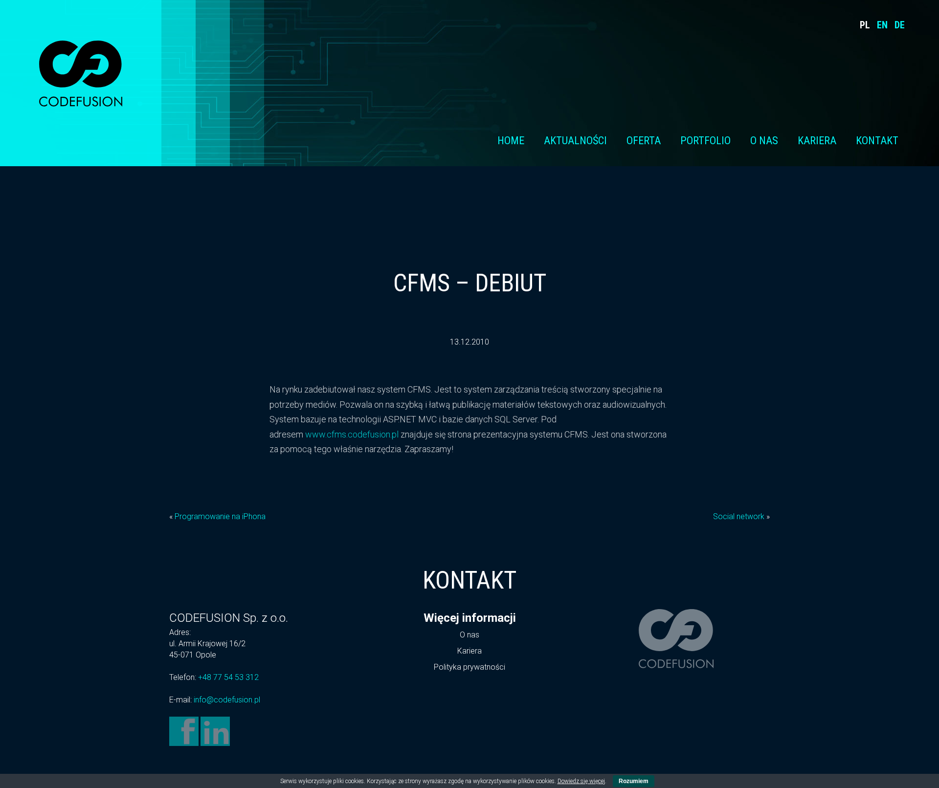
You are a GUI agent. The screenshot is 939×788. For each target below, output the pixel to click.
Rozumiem (633, 781)
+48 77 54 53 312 (228, 677)
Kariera (817, 140)
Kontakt (877, 140)
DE (899, 25)
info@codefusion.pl (227, 699)
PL (865, 25)
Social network (738, 516)
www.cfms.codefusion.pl (352, 434)
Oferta (643, 140)
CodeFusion (80, 73)
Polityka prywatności (469, 667)
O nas (764, 140)
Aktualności (575, 140)
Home (510, 140)
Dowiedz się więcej (581, 781)
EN (882, 25)
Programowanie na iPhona (220, 516)
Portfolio (705, 140)
